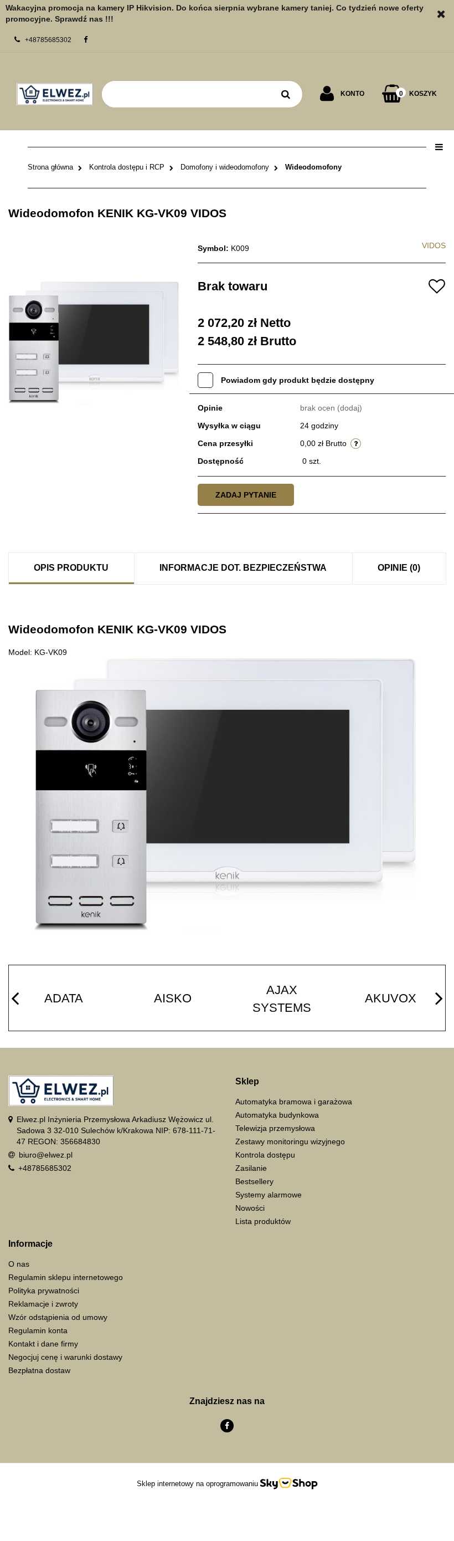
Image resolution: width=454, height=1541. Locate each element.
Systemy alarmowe (268, 1194)
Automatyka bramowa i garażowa (293, 1101)
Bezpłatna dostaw (39, 1370)
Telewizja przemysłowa (275, 1128)
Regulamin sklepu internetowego (65, 1277)
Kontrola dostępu (265, 1154)
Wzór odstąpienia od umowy (57, 1317)
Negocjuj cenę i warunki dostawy (65, 1357)
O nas (18, 1264)
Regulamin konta (38, 1330)
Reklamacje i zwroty (43, 1303)
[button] (340, 1082)
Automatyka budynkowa (277, 1114)
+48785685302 (44, 1168)
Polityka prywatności (43, 1290)
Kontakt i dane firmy (43, 1343)
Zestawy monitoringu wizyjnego (290, 1141)
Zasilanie (251, 1168)
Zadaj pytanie (245, 494)
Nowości (250, 1208)
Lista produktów (263, 1221)
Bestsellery (254, 1181)
